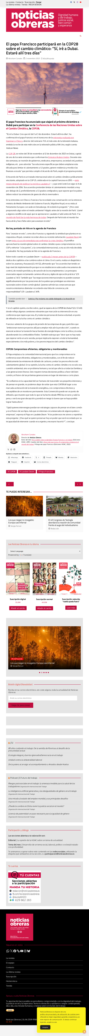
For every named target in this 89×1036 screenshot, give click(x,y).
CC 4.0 (9, 1022)
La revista (10, 2)
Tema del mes (14, 844)
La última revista (13, 4)
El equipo (10, 963)
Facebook (71, 2)
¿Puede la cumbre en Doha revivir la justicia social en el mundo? (36, 806)
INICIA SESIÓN (35, 4)
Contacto (20, 2)
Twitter (74, 2)
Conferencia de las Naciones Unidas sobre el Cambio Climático (44, 126)
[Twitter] (8, 449)
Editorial (12, 840)
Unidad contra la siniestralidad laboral (25, 760)
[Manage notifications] (84, 1032)
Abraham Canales (15, 59)
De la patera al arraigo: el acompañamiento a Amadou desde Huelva (38, 764)
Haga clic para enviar (21, 705)
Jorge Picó (16, 666)
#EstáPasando (48, 59)
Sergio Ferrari (16, 526)
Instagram (77, 2)
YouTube (80, 2)
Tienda (24, 4)
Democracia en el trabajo (51, 755)
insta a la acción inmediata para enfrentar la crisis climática (37, 240)
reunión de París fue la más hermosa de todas (26, 217)
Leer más (71, 608)
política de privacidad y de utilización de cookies (58, 1014)
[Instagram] (14, 449)
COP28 (35, 128)
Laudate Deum (27, 471)
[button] (39, 672)
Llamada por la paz (19, 663)
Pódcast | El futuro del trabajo (23, 777)
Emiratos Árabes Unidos (58, 157)
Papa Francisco (46, 471)
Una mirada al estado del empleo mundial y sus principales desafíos (38, 798)
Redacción (55, 529)
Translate (27, 555)
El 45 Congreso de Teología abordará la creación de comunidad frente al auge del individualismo (64, 522)
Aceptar (45, 1027)
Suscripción (30, 2)
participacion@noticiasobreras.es (59, 854)
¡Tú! (11, 742)
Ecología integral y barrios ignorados (24, 755)
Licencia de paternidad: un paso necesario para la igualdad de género (38, 813)
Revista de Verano (26, 659)
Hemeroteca (11, 981)
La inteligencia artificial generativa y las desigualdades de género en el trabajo (42, 791)
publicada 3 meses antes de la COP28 (58, 256)
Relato (14, 659)
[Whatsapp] (11, 449)
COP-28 (12, 153)
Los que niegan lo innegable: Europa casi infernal (21, 521)
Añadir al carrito (18, 608)
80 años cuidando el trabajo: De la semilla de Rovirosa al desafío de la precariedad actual (39, 749)
